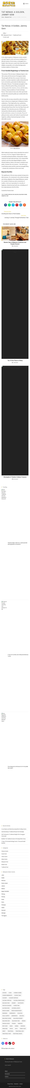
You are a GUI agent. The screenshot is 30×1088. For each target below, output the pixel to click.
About (6, 1071)
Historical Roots (16, 1008)
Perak (3, 899)
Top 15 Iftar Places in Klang (14, 360)
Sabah (3, 907)
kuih (13, 194)
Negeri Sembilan (5, 891)
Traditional (10, 1031)
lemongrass (14, 1015)
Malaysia (17, 194)
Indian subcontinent (17, 1010)
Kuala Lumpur (5, 883)
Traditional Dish (20, 1031)
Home (3, 17)
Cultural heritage (6, 1000)
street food (23, 1028)
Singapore (4, 1028)
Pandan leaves (6, 1023)
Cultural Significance (19, 1000)
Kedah (3, 877)
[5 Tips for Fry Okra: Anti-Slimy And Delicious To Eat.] (4, 656)
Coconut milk (17, 995)
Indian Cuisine (4, 856)
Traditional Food (17, 35)
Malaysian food (16, 1020)
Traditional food (6, 1033)
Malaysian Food (8, 17)
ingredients (12, 1013)
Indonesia (4, 1013)
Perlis (3, 902)
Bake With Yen (17, 148)
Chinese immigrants (7, 995)
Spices (11, 1028)
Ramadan (20, 1023)
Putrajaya (4, 904)
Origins (23, 1020)
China (10, 992)
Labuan (3, 885)
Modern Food (4, 864)
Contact (6, 1076)
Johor (3, 875)
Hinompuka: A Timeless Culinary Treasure (15, 477)
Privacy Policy (10, 1083)
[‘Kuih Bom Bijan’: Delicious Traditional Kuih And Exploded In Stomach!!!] (4, 544)
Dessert (14, 1003)
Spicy (16, 1028)
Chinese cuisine (17, 992)
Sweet (3, 1031)
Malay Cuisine (4, 859)
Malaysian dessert (17, 1018)
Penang (3, 896)
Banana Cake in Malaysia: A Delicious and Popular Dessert (15, 243)
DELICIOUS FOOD (6, 1003)
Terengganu (4, 915)
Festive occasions (6, 1005)
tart (7, 195)
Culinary (4, 997)
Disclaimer (7, 1073)
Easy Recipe (20, 1003)
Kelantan (4, 880)
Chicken (4, 992)
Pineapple (4, 195)
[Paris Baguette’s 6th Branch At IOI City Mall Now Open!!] (4, 767)
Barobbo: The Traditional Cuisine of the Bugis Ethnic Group (13, 838)
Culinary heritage (8, 194)
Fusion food (16, 1005)
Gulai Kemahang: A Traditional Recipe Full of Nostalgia (13, 831)
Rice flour (4, 1026)
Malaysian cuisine (23, 194)
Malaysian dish (6, 1020)
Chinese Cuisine (5, 851)
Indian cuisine (5, 1010)
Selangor (4, 913)
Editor (4, 33)
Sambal (16, 1026)
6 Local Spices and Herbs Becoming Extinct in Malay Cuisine (14, 829)
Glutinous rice (6, 1008)
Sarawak (3, 910)
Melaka (3, 888)
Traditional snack (17, 1033)
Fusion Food (4, 853)
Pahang (3, 894)
